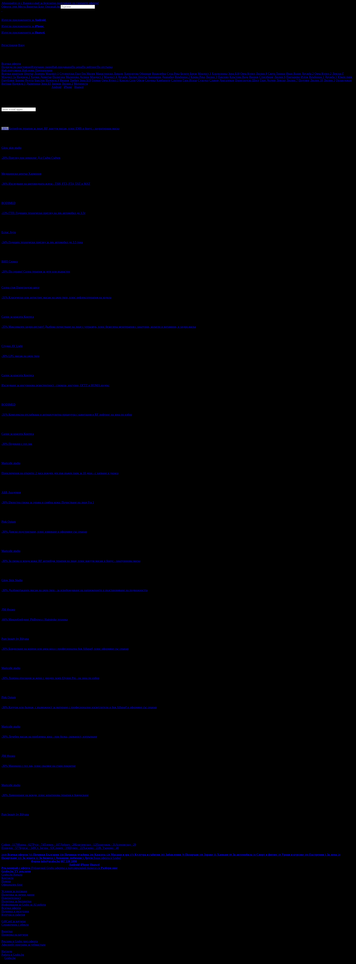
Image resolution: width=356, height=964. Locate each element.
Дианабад (168, 77)
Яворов (253, 77)
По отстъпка (105, 67)
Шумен (75, 847)
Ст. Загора (44, 847)
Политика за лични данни (17, 894)
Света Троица (276, 73)
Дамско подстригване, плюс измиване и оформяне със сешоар (48, 531)
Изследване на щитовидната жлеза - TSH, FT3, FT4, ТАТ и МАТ (49, 183)
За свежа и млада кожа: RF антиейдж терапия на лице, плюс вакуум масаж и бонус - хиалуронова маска (74, 561)
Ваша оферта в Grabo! (107, 858)
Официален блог (12, 884)
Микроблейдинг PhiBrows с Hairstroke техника (38, 619)
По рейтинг (89, 67)
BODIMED (8, 203)
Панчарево (293, 77)
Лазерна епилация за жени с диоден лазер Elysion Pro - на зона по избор (54, 678)
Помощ (6, 881)
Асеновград (126, 844)
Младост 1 (52, 73)
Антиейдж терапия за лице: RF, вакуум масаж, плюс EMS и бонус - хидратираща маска (64, 128)
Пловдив (10, 847)
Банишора (154, 77)
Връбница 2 (182, 77)
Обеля (140, 80)
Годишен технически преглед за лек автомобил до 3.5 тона (46, 242)
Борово (19, 80)
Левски (281, 80)
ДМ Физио (8, 609)
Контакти (7, 878)
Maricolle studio (10, 463)
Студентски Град (70, 73)
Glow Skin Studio (12, 580)
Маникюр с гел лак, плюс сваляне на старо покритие (42, 765)
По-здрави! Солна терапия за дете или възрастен (39, 271)
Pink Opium (8, 521)
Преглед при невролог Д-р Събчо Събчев (34, 157)
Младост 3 (204, 73)
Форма (35, 861)
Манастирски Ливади (109, 73)
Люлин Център (138, 77)
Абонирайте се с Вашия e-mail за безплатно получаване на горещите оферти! (50, 3)
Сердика (150, 80)
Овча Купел (247, 73)
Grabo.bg (10, 958)
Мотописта (81, 83)
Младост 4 (110, 77)
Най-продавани (62, 67)
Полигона (58, 77)
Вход (21, 45)
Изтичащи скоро (41, 67)
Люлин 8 (261, 73)
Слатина (176, 80)
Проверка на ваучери (14, 934)
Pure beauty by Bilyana (15, 638)
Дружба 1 (331, 77)
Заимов (56, 83)
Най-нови (28, 70)
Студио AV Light (12, 346)
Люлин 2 (67, 83)
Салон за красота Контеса (17, 316)
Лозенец (39, 73)
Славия (214, 80)
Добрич (67, 844)
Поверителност (11, 898)
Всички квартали (12, 73)
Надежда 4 (52, 80)
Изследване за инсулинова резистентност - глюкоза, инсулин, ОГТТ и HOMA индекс (55, 385)
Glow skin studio (11, 147)
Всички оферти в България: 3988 (22, 851)
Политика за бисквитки (16, 901)
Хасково (91, 847)
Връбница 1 (316, 77)
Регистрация (9, 45)
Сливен (60, 847)
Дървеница (33, 83)
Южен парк (345, 77)
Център (29, 73)
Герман (96, 80)
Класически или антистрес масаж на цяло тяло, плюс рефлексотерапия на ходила (60, 297)
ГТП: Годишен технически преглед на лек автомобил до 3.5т (47, 213)
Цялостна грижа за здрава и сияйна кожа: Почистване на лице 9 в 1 (51, 502)
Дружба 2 (308, 73)
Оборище (145, 73)
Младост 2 (96, 77)
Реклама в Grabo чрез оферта (19, 941)
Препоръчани (43, 70)
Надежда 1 (19, 83)
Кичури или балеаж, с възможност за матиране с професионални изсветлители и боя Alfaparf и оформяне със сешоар (83, 707)
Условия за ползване (14, 891)
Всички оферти (11, 63)
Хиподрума (131, 73)
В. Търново (109, 847)
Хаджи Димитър (41, 77)
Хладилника (220, 73)
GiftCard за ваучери (13, 921)
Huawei (79, 87)
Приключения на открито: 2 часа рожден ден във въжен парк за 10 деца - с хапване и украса (59, 473)
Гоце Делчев (268, 80)
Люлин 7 (292, 80)
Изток (304, 77)
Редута (29, 80)
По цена (77, 67)
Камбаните (163, 80)
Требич (74, 80)
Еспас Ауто (8, 232)
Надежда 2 (23, 77)
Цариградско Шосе (247, 80)
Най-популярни (11, 70)
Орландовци (344, 80)
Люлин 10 (316, 80)
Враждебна (159, 73)
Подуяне (304, 80)
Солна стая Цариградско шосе (20, 287)
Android (56, 87)
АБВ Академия (11, 492)
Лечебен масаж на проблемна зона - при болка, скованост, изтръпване (53, 736)
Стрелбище (266, 77)
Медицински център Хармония (21, 173)
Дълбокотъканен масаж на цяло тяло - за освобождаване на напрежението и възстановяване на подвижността (78, 590)
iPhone (68, 87)
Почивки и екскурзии (15, 911)
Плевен (52, 844)
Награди (6, 951)
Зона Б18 (234, 73)
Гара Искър (190, 80)
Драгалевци (226, 80)
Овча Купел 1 (110, 80)
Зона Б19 (85, 80)
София (9, 844)
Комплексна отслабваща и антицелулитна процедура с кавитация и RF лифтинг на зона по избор (70, 414)
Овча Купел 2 (323, 73)
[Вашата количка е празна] (1, 10)
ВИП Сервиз (9, 261)
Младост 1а (8, 77)
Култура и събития (13, 914)
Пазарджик (106, 844)
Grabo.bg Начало (11, 874)
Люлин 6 (280, 77)
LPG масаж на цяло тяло (24, 356)
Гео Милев (88, 73)
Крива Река (198, 77)
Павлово (223, 77)
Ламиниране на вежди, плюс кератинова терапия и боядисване (49, 795)
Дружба (123, 77)
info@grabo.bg (50, 861)
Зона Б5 (46, 83)
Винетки (7, 931)
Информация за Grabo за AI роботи (23, 904)
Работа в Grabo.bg (12, 954)
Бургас (27, 847)
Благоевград (85, 844)
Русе (38, 844)
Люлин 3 (211, 77)
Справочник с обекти (15, 924)
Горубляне (8, 80)
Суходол (203, 80)
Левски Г (338, 73)
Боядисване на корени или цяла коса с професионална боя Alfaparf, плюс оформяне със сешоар (69, 648)
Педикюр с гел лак (20, 443)
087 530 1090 (69, 861)
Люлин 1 (329, 80)
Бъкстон (39, 80)
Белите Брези (188, 73)
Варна (25, 844)
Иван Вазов (293, 73)
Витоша (6, 83)
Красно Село (127, 80)
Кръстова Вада (239, 77)
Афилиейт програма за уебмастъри (23, 944)
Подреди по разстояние (16, 67)
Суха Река (173, 73)
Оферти (9, 6)
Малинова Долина (77, 77)
